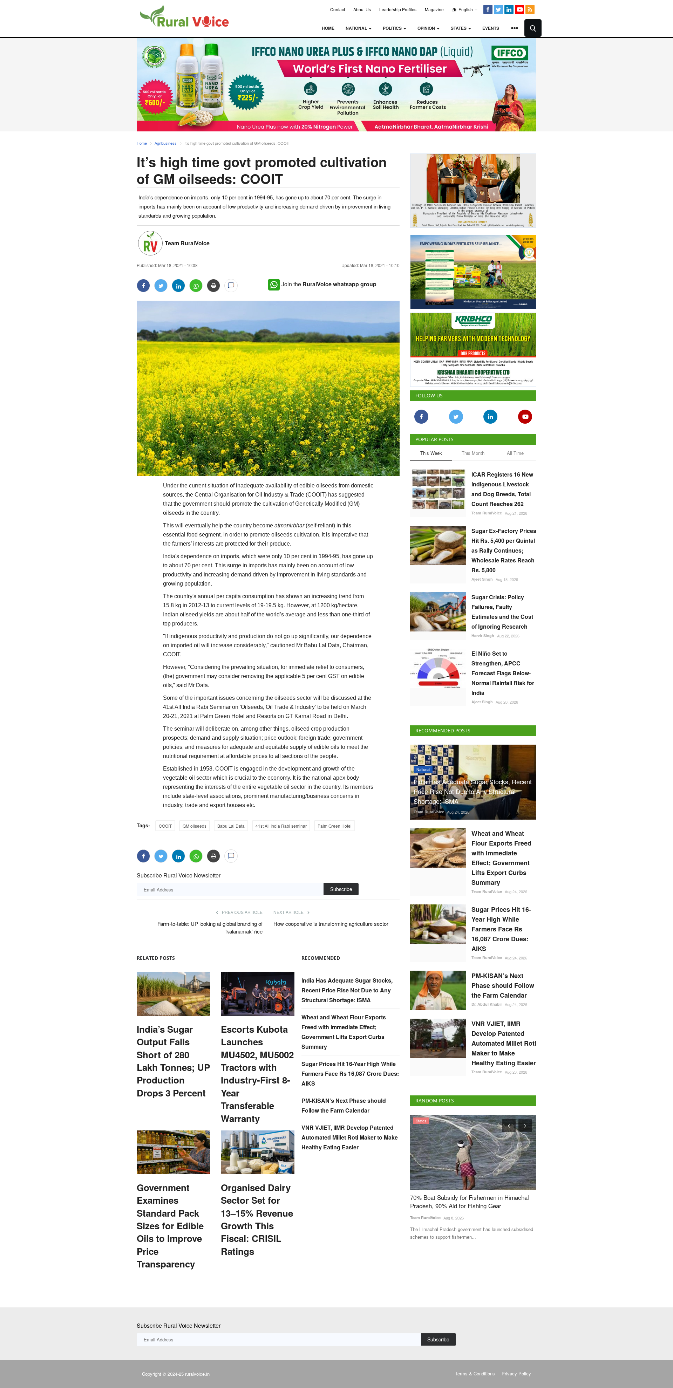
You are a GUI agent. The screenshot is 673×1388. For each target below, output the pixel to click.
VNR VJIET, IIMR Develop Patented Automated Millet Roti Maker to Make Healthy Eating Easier (349, 1137)
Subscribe (341, 889)
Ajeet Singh (482, 579)
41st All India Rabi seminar (281, 826)
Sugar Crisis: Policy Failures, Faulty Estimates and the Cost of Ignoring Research (502, 611)
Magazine (434, 9)
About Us (362, 9)
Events (490, 28)
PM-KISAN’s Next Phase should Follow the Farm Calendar (502, 985)
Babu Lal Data (231, 826)
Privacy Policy (516, 1373)
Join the (328, 284)
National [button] (357, 28)
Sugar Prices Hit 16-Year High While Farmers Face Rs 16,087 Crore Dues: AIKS (350, 1073)
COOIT (165, 826)
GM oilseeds (194, 826)
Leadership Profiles (397, 9)
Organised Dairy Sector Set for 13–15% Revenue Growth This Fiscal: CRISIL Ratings (257, 1219)
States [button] (459, 28)
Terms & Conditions (475, 1373)
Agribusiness (166, 143)
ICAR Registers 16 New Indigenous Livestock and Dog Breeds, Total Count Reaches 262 (502, 489)
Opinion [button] (426, 28)
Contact (337, 9)
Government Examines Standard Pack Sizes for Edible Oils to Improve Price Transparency (170, 1225)
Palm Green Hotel (335, 826)
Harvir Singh (482, 635)
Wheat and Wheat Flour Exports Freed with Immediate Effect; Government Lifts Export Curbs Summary (501, 858)
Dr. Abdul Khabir (486, 1004)
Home (328, 28)
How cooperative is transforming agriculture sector (330, 923)
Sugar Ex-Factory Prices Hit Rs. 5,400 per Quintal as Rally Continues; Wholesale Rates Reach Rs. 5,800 (503, 550)
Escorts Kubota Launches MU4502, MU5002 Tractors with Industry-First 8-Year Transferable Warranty (257, 1074)
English (465, 9)
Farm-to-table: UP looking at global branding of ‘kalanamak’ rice (210, 927)
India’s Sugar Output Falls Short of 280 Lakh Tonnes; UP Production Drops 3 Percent (173, 1061)
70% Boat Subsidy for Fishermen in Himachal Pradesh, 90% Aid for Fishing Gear (469, 1201)
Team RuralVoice (187, 243)
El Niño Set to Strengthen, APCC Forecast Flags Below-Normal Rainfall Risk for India (502, 673)
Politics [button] (393, 28)
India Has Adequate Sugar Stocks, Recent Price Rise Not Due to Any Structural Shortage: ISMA (347, 990)
